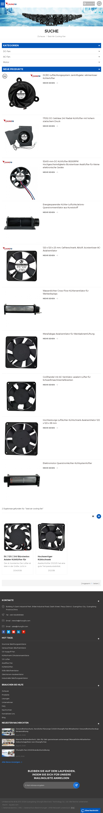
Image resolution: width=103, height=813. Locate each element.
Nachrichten (7, 710)
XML (20, 808)
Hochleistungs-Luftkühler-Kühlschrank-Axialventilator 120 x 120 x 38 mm (71, 421)
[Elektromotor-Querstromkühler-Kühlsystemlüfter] (22, 481)
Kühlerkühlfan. (7, 667)
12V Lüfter (6, 659)
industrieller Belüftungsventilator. (15, 678)
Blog (4, 717)
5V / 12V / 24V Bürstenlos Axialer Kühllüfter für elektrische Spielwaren (16, 558)
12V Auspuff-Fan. (8, 652)
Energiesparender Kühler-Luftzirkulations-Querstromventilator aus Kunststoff (63, 206)
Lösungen (5, 699)
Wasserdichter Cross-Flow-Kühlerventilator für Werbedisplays (66, 292)
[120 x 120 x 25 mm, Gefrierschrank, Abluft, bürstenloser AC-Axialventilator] (22, 266)
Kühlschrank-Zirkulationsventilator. (16, 655)
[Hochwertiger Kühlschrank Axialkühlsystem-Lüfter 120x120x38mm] (51, 537)
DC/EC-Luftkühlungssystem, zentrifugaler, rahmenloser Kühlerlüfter (70, 76)
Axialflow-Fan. (7, 663)
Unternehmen (7, 702)
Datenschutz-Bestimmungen (35, 808)
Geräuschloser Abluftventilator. (14, 648)
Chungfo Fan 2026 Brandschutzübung (32, 750)
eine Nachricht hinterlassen (91, 811)
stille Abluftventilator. (10, 671)
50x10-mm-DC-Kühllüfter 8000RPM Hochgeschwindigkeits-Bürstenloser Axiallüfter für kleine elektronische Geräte (71, 164)
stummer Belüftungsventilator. (14, 644)
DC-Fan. (7, 51)
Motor (6, 62)
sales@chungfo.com (20, 626)
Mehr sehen (49, 83)
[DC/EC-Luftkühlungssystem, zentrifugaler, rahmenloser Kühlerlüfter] (22, 93)
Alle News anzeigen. (11, 762)
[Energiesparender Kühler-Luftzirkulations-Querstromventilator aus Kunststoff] (22, 223)
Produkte (5, 695)
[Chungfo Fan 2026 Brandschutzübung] (8, 753)
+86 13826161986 (16, 615)
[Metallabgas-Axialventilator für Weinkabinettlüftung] (22, 352)
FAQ (3, 706)
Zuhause (41, 36)
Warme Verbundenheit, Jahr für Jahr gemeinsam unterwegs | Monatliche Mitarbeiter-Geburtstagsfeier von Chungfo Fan (53, 740)
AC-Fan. (7, 56)
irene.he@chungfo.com (21, 621)
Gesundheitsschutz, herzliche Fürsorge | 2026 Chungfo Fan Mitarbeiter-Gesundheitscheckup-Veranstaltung (57, 730)
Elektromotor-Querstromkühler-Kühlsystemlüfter (67, 463)
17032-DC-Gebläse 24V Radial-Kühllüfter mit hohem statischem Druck (68, 119)
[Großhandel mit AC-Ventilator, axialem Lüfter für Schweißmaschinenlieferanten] (22, 395)
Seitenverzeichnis (10, 808)
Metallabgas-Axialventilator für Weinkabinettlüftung (68, 334)
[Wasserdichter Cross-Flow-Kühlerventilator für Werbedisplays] (22, 309)
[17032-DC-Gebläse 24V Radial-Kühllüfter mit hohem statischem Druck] (22, 137)
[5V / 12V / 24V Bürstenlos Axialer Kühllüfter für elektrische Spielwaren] (17, 537)
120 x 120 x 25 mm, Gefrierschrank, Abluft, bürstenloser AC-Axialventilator (72, 249)
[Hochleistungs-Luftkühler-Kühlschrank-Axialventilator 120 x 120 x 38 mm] (22, 438)
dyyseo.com (13, 805)
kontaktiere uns (8, 714)
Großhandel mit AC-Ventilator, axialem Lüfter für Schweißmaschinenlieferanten (67, 378)
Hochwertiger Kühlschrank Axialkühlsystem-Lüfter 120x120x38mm (50, 558)
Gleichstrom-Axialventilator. (13, 674)
